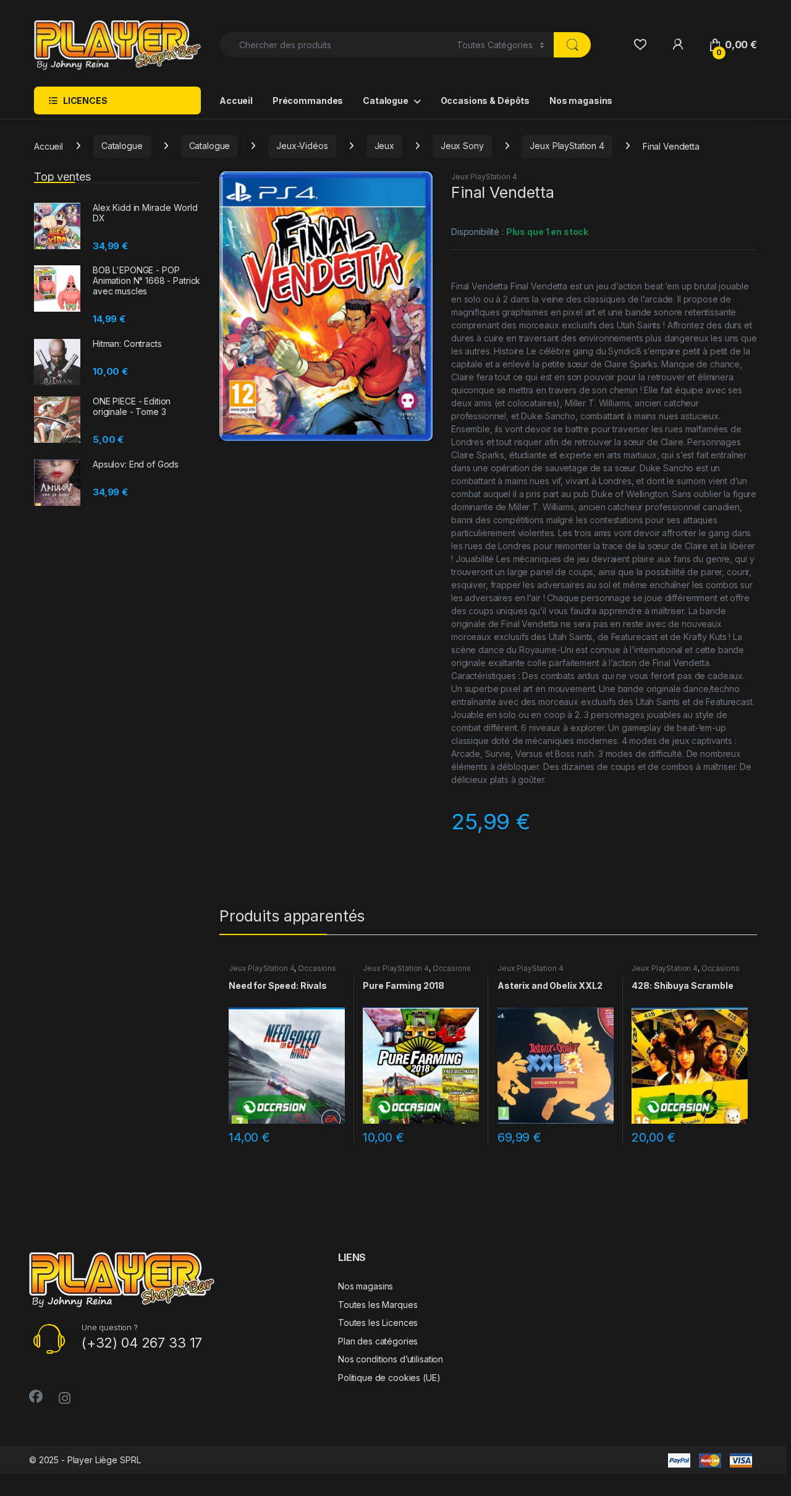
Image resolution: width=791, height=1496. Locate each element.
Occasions (317, 968)
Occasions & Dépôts (485, 100)
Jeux (384, 145)
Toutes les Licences (378, 1322)
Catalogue (385, 100)
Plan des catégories (378, 1341)
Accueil (236, 100)
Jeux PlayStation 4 (567, 145)
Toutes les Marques (377, 1304)
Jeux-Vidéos (302, 145)
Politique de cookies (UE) (389, 1377)
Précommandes (308, 100)
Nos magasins (580, 100)
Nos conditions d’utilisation (390, 1359)
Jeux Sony (462, 145)
